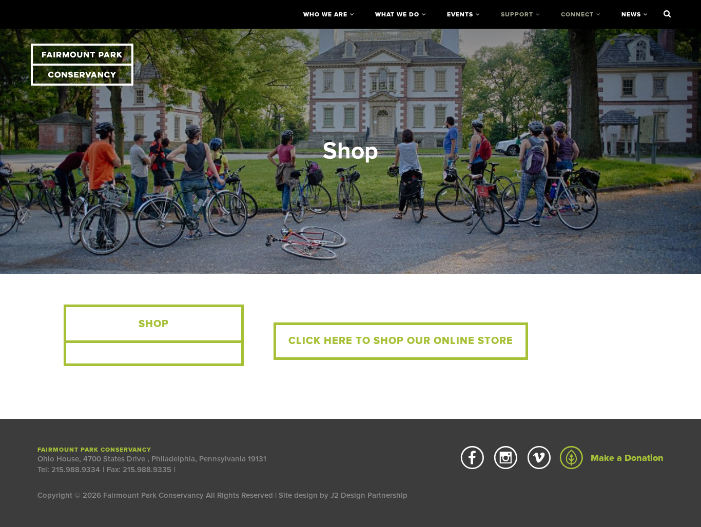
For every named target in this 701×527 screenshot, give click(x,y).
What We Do (397, 14)
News (631, 14)
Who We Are (325, 14)
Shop (154, 324)
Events (460, 14)
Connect (577, 14)
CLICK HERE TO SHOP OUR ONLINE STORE (400, 341)
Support (517, 14)
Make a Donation (626, 457)
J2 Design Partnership (368, 495)
